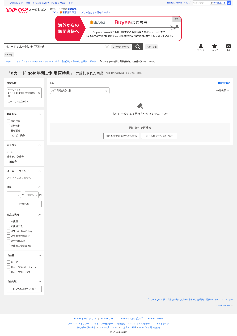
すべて (10, 151)
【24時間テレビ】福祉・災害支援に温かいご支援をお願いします (40, 3)
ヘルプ (187, 2)
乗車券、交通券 (80, 61)
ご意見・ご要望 (128, 327)
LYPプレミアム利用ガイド (140, 323)
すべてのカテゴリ (34, 61)
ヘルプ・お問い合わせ (149, 327)
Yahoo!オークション (85, 318)
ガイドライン (162, 323)
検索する (137, 46)
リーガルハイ (219, 3)
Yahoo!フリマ (108, 318)
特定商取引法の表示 (86, 327)
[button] (24, 114)
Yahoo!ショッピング (132, 318)
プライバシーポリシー (78, 323)
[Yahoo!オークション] (26, 8)
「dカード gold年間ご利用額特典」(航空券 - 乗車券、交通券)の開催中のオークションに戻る (190, 299)
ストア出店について (108, 327)
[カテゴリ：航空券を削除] (28, 101)
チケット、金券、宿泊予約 (57, 61)
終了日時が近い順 (61, 90)
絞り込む (24, 203)
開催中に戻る (224, 83)
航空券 (93, 61)
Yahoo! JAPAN (174, 2)
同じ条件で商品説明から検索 (121, 135)
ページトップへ (223, 305)
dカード (9, 54)
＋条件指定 (151, 46)
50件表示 (221, 90)
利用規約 (121, 323)
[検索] (229, 3)
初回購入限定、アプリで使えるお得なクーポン (86, 12)
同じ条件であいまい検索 (159, 135)
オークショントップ (13, 61)
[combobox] (57, 47)
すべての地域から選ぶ (24, 289)
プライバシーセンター (102, 323)
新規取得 (72, 9)
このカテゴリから (121, 46)
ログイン (53, 12)
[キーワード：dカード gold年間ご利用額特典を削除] (39, 93)
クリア (107, 47)
